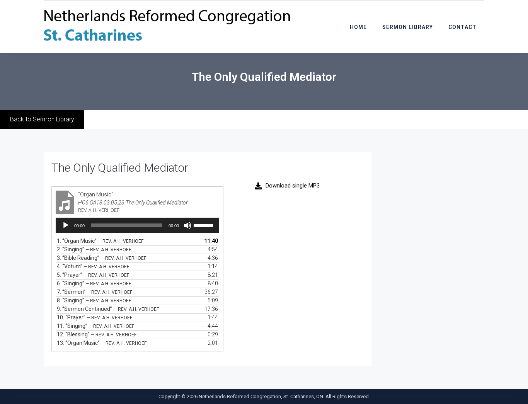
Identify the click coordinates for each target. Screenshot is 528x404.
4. (93, 266)
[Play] (66, 225)
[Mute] (187, 225)
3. (101, 258)
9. (108, 309)
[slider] (204, 225)
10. (94, 317)
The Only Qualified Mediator (119, 167)
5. (93, 275)
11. (95, 326)
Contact (462, 27)
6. (94, 283)
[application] (137, 225)
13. (101, 343)
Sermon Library (407, 27)
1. (100, 241)
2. (94, 249)
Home (358, 27)
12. (96, 334)
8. (94, 300)
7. (94, 292)
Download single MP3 (293, 185)
